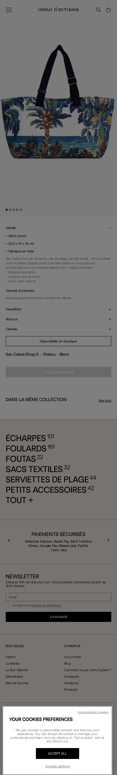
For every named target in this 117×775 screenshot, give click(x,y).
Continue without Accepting (93, 712)
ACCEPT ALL (57, 753)
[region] (57, 740)
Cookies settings (57, 766)
